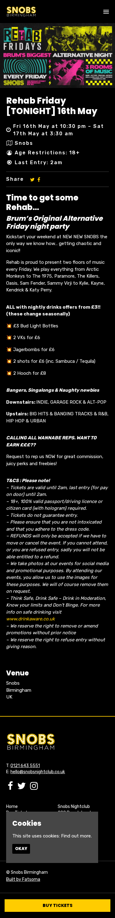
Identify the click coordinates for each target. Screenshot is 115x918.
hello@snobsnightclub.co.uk (37, 771)
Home (12, 806)
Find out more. (76, 836)
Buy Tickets (57, 905)
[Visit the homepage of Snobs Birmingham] (21, 11)
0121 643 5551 (25, 765)
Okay (21, 849)
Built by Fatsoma (23, 879)
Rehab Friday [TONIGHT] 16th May (51, 106)
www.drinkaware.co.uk (30, 619)
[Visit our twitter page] (32, 179)
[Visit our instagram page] (34, 787)
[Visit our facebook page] (38, 179)
